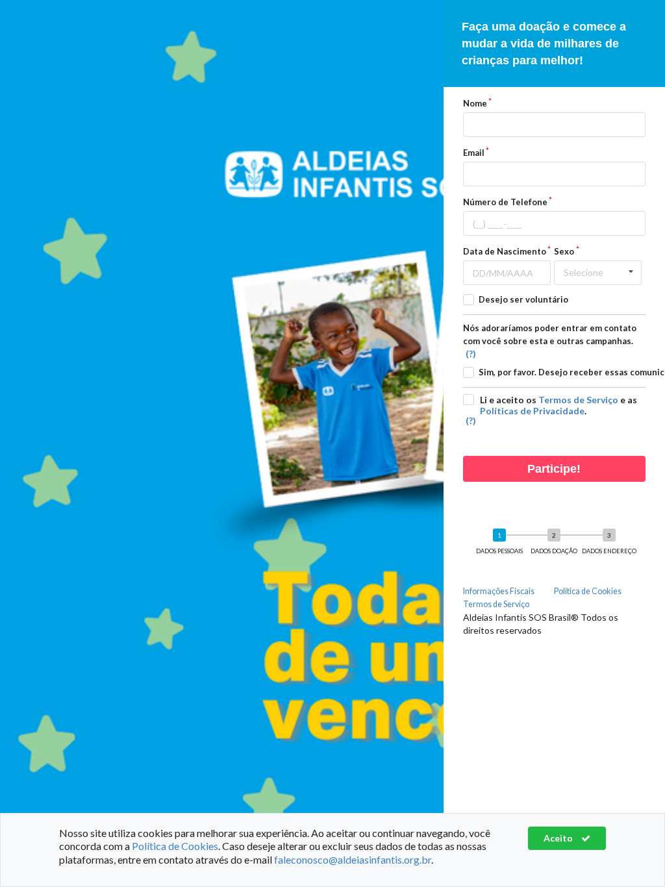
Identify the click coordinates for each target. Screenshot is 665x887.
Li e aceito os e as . (558, 405)
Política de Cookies (587, 591)
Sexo (564, 251)
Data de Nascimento (504, 251)
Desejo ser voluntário (523, 299)
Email (473, 152)
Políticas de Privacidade (532, 410)
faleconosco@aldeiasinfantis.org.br (352, 859)
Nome (475, 103)
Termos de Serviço (578, 399)
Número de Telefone (505, 202)
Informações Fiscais (498, 591)
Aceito (559, 837)
